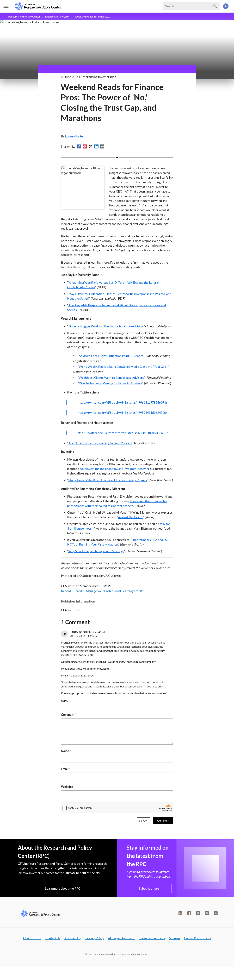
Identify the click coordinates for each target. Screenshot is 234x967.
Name (65, 751)
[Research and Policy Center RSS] (216, 913)
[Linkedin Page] (180, 913)
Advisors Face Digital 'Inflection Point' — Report (111, 356)
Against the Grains (130, 517)
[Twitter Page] (198, 913)
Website (67, 787)
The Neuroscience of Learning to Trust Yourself (100, 443)
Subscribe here (149, 888)
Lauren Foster (74, 136)
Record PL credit (72, 591)
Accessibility (72, 938)
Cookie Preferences (197, 938)
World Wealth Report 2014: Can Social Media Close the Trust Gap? (123, 366)
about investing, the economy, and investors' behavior (113, 469)
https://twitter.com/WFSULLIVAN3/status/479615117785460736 (123, 402)
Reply (64, 700)
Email (64, 769)
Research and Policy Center (24, 16)
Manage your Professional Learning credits (114, 591)
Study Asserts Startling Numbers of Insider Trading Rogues (107, 480)
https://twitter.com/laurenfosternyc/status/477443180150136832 (122, 433)
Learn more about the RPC (62, 888)
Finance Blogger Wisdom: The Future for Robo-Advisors (106, 326)
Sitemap (174, 938)
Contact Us (52, 938)
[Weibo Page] (207, 913)
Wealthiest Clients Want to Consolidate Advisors (111, 377)
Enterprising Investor (57, 16)
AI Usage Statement (121, 938)
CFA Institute (32, 938)
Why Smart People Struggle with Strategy (96, 551)
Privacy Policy (94, 938)
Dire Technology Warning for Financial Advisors (110, 383)
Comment (68, 714)
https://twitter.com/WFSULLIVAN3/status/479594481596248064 (123, 412)
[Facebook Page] (189, 913)
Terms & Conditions (152, 938)
